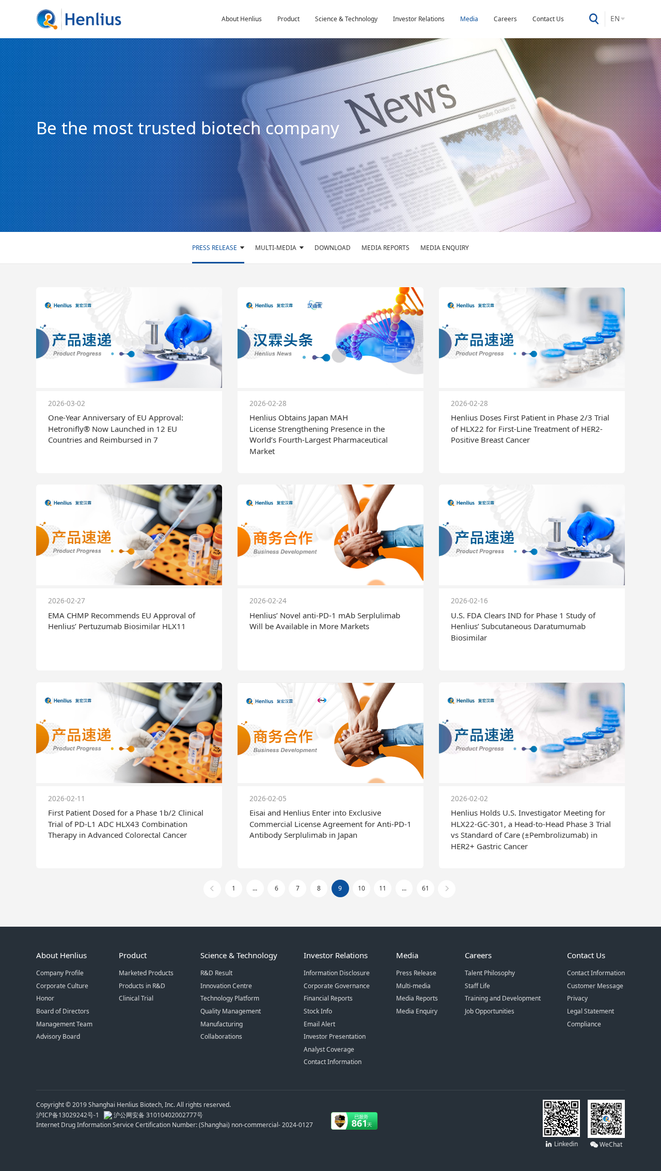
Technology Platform (229, 998)
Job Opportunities (489, 1011)
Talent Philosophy (490, 973)
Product (288, 18)
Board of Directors (62, 1011)
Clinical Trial (136, 998)
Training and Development (503, 998)
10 (361, 888)
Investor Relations (419, 18)
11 (382, 888)
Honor (45, 998)
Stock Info (318, 1011)
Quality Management (230, 1011)
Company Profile (60, 973)
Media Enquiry (444, 247)
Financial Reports (328, 998)
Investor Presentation (335, 1036)
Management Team (64, 1024)
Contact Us (548, 18)
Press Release (214, 247)
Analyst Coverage (329, 1049)
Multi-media (275, 247)
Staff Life (477, 985)
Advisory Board (58, 1036)
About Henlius (242, 18)
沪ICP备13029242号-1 (69, 1115)
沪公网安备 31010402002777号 (157, 1115)
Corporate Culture (62, 985)
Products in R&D (142, 985)
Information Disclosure (337, 973)
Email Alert (319, 1024)
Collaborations (221, 1036)
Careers (505, 18)
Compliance (584, 1024)
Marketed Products (146, 973)
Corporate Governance (337, 985)
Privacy (577, 998)
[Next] (446, 889)
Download (332, 247)
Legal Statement (590, 1011)
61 (425, 888)
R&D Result (216, 973)
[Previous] (212, 889)
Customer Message (595, 985)
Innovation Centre (226, 985)
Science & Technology (346, 18)
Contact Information (332, 1061)
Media (469, 18)
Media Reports (385, 247)
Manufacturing (221, 1024)
